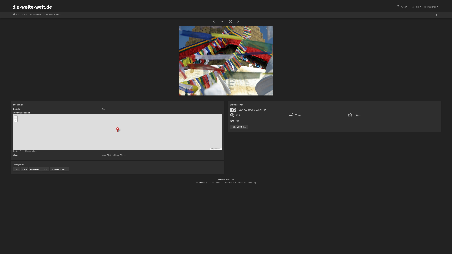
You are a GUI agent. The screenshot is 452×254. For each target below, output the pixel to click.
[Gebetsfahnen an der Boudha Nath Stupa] (117, 129)
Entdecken (414, 7)
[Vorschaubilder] (222, 21)
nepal (45, 169)
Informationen (430, 7)
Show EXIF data (239, 127)
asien (24, 169)
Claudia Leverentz (215, 182)
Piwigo (231, 179)
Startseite (14, 14)
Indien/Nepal (113, 155)
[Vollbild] (230, 21)
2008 (17, 169)
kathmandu (34, 169)
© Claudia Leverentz (59, 169)
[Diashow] (436, 15)
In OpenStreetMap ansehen (24, 151)
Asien (104, 155)
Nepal (123, 155)
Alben (403, 7)
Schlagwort (23, 14)
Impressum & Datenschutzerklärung (240, 182)
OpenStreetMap (216, 149)
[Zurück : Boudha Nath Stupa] (214, 21)
